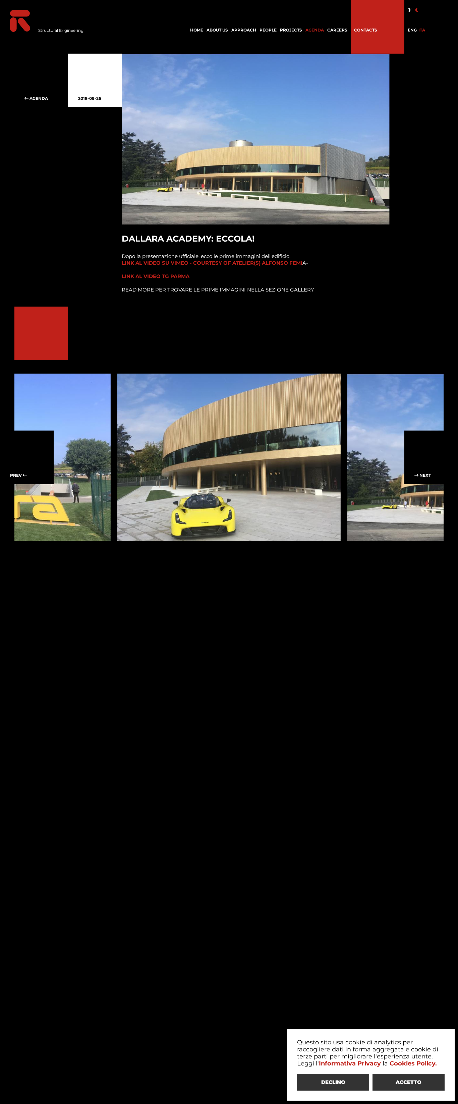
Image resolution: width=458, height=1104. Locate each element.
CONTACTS (365, 30)
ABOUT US (217, 30)
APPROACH (243, 30)
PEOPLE (268, 30)
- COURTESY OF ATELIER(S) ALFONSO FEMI (212, 263)
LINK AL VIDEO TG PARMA (155, 276)
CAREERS (337, 30)
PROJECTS (291, 30)
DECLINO (333, 1082)
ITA (421, 30)
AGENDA (314, 30)
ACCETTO (408, 1082)
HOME (196, 30)
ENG (412, 30)
